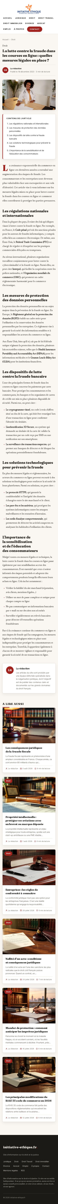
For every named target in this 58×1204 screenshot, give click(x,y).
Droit (32, 18)
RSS (23, 1170)
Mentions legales (10, 1170)
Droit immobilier (12, 23)
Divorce (29, 23)
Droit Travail (46, 18)
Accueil (7, 18)
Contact (35, 29)
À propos (19, 29)
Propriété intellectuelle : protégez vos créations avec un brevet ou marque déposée (24, 820)
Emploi (7, 29)
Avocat (41, 23)
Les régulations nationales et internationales (29, 123)
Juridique (20, 18)
